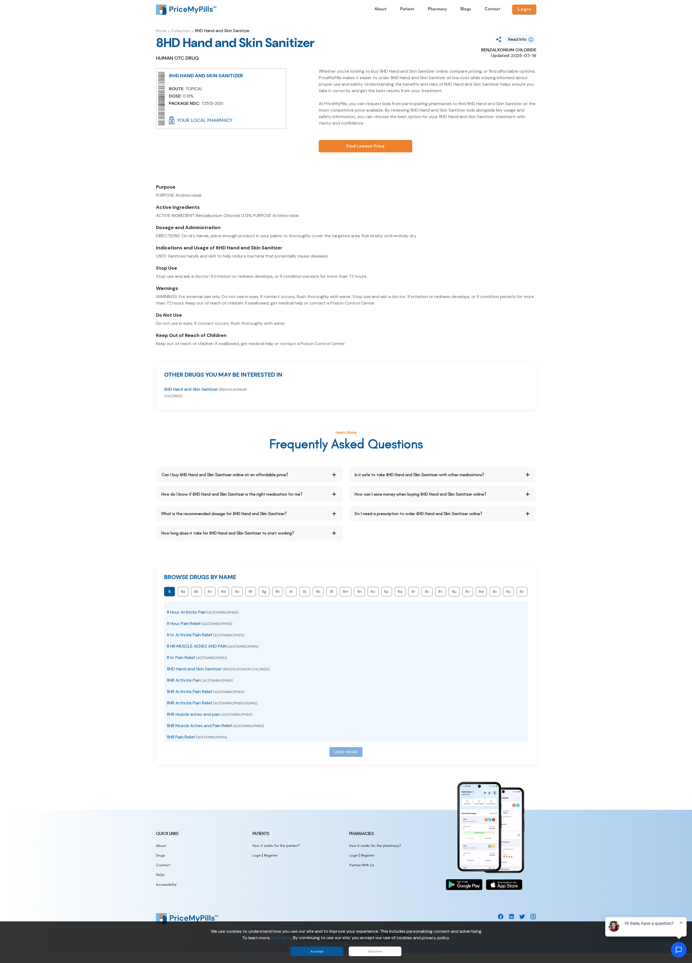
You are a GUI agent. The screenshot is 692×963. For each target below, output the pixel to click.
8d (223, 591)
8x (495, 591)
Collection (180, 30)
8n (359, 591)
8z (522, 591)
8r (413, 591)
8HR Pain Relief (197, 737)
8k (318, 591)
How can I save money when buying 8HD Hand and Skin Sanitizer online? (420, 494)
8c (210, 591)
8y (508, 591)
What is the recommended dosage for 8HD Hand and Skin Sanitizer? (224, 513)
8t (440, 591)
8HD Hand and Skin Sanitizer (218, 669)
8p (386, 591)
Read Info (517, 39)
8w (481, 591)
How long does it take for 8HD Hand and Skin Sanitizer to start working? (227, 533)
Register (270, 855)
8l (331, 591)
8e (237, 591)
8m (345, 591)
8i (291, 591)
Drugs (160, 855)
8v (467, 591)
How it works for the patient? (276, 845)
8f (250, 591)
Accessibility (166, 884)
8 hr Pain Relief (197, 657)
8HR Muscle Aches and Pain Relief (215, 725)
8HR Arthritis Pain (200, 680)
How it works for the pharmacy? (375, 845)
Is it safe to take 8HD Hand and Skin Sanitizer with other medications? (419, 474)
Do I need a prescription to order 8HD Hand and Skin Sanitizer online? (418, 513)
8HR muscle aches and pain (209, 714)
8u (454, 591)
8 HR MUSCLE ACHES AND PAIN (213, 646)
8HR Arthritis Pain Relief (205, 691)
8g (264, 591)
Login (256, 855)
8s (427, 591)
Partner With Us (361, 865)
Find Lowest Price (365, 146)
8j (304, 591)
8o (373, 591)
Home (161, 30)
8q (400, 591)
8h (277, 591)
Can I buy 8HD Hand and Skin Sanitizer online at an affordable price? (224, 474)
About (161, 845)
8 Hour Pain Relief (199, 623)
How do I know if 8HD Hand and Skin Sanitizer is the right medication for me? (231, 494)
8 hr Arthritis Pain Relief (205, 635)
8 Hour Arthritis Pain (202, 612)
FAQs (160, 874)
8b (196, 591)
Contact (163, 865)
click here (281, 938)
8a (183, 591)
